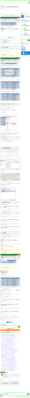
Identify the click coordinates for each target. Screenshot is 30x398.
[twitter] (7, 322)
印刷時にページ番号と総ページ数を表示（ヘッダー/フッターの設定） (8, 349)
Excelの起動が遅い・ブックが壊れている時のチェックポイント (8, 370)
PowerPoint (15, 392)
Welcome (18, 396)
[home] (4, 377)
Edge (22, 392)
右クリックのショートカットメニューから (6, 40)
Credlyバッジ (12, 374)
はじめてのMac (28, 396)
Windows (8, 392)
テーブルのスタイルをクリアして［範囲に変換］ (5, 292)
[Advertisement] (10, 11)
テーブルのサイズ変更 (4, 39)
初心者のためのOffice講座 (4, 394)
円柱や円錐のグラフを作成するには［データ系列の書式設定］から (8, 334)
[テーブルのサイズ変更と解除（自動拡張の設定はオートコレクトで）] (10, 322)
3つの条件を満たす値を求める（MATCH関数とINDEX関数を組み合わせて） (9, 369)
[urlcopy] (13, 322)
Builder (26, 396)
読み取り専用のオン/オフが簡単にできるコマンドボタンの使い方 (8, 345)
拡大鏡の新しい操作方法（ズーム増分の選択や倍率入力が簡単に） (27, 21)
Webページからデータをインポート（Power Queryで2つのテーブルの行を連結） (9, 350)
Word (11, 392)
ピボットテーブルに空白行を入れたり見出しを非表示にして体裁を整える (9, 360)
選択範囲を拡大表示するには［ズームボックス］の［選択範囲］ (8, 355)
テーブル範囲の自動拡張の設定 (5, 41)
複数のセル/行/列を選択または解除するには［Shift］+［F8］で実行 (8, 344)
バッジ (5, 375)
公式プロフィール (8, 374)
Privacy (24, 396)
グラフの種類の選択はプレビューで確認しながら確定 (6, 354)
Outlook (20, 392)
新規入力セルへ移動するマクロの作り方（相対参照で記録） (7, 365)
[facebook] (8, 322)
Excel (13, 392)
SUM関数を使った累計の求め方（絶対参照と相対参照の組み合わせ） (8, 335)
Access (17, 392)
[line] (11, 322)
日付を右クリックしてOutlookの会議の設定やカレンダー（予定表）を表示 (9, 339)
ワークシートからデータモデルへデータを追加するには (7, 340)
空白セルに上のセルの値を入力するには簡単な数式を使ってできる (8, 359)
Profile (20, 396)
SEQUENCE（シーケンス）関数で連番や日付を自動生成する (27, 30)
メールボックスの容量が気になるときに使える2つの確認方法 (27, 35)
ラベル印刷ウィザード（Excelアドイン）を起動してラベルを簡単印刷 (8, 364)
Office (9, 392)
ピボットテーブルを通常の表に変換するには (5, 296)
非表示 (12, 37)
